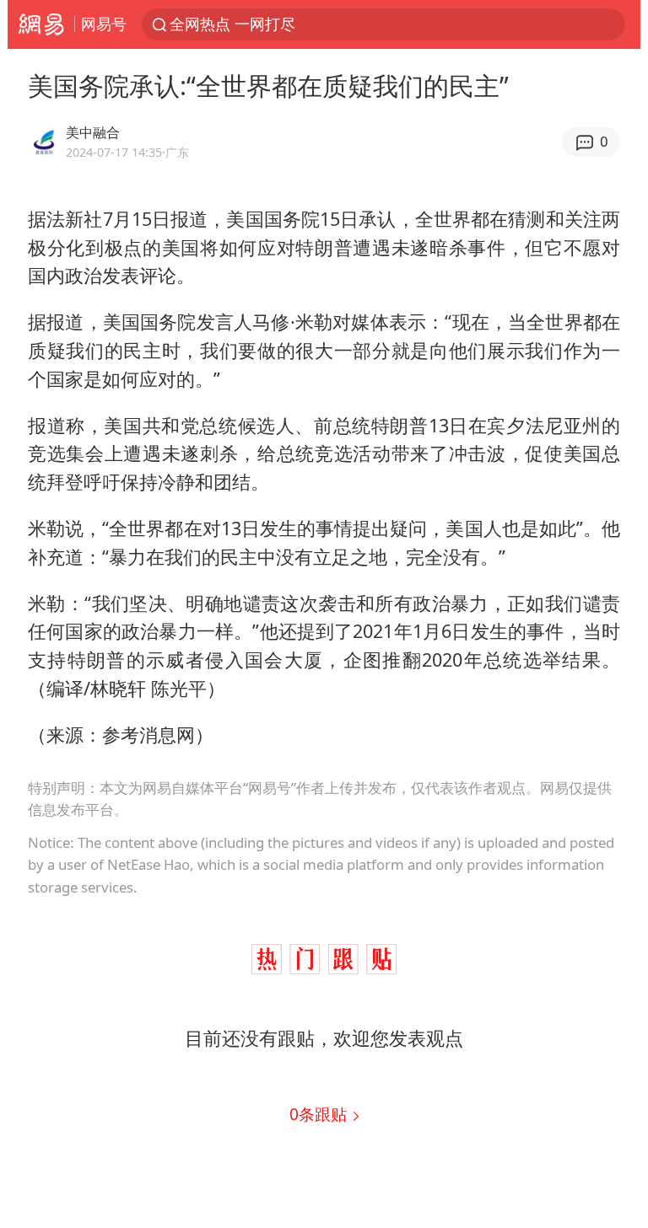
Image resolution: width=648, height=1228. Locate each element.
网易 (41, 24)
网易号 (104, 23)
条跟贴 (320, 1113)
